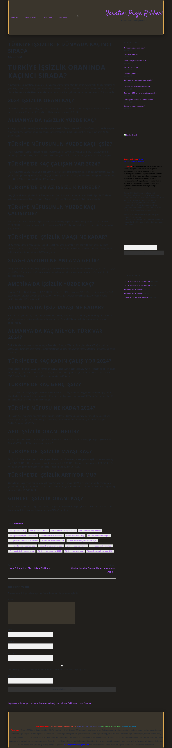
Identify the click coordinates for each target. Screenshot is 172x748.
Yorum (10, 599)
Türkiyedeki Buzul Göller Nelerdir (136, 297)
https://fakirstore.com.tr (73, 703)
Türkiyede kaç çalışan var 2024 (49, 551)
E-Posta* (11, 641)
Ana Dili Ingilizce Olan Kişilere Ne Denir (30, 568)
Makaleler (19, 523)
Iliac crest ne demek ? (131, 67)
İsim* (10, 630)
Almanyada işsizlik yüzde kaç (90, 531)
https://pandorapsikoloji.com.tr (47, 703)
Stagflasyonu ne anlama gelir (99, 536)
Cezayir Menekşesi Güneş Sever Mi (137, 281)
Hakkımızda (63, 17)
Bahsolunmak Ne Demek (133, 289)
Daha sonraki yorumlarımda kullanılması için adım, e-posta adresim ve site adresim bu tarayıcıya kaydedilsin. (47, 670)
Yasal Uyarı (47, 17)
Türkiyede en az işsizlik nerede (50, 546)
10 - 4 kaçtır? (13, 676)
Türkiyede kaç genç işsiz (74, 551)
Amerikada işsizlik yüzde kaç (51, 536)
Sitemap (88, 703)
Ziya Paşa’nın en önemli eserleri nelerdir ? (139, 99)
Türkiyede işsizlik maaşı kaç (101, 546)
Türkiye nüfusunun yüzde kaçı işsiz (22, 546)
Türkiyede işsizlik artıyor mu (76, 546)
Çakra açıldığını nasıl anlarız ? (135, 61)
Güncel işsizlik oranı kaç (75, 536)
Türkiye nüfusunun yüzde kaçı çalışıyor (82, 541)
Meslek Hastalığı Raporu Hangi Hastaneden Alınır (93, 570)
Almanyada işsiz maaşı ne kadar (63, 531)
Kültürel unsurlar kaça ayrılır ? (134, 106)
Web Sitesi (12, 653)
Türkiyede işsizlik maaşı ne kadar (22, 551)
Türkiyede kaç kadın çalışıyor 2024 (100, 551)
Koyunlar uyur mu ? (131, 74)
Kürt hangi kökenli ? (131, 54)
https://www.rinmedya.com (20, 703)
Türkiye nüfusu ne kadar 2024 (53, 541)
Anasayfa (14, 17)
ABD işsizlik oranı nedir (38, 531)
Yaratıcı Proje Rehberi (134, 14)
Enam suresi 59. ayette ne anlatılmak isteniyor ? (141, 93)
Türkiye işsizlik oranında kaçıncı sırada (24, 541)
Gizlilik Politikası (30, 17)
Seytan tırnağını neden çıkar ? (134, 48)
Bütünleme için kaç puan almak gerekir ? (138, 80)
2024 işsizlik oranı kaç (18, 531)
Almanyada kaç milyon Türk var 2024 (23, 536)
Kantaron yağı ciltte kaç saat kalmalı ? (137, 87)
